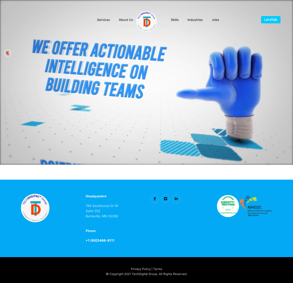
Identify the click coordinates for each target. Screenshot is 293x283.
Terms (157, 269)
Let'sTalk (270, 20)
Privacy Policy (141, 269)
